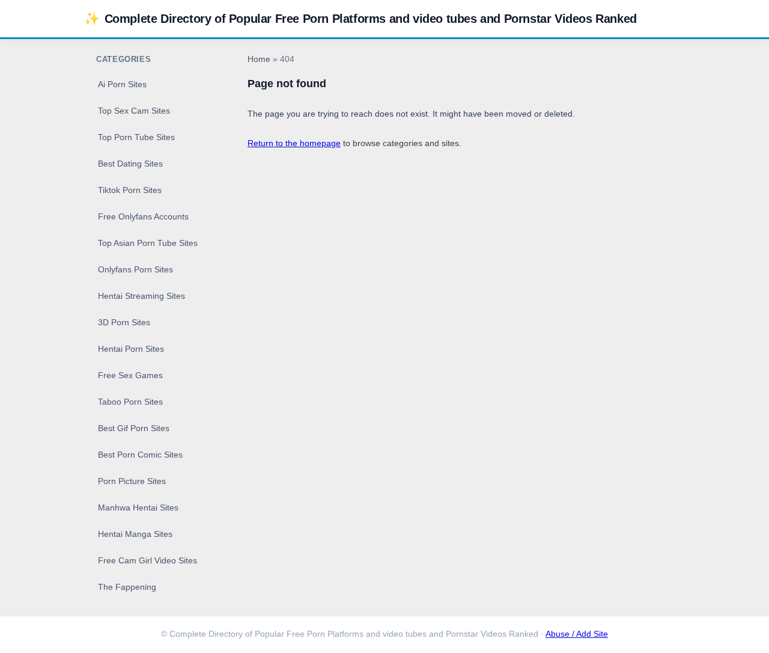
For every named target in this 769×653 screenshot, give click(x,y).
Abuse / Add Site (577, 634)
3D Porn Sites (124, 322)
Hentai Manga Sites (135, 534)
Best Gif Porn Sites (133, 428)
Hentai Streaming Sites (141, 296)
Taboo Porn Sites (130, 401)
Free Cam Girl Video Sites (147, 560)
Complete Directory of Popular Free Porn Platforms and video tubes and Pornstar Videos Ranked (360, 18)
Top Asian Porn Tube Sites (148, 243)
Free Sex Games (130, 375)
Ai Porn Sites (122, 84)
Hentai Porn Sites (131, 349)
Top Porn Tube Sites (136, 137)
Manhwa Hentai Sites (138, 507)
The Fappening (127, 587)
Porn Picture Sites (132, 481)
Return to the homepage (294, 143)
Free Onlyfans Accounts (143, 216)
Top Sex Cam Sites (134, 110)
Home (259, 59)
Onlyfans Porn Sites (135, 269)
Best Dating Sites (130, 163)
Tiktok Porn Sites (130, 190)
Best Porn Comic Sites (140, 454)
